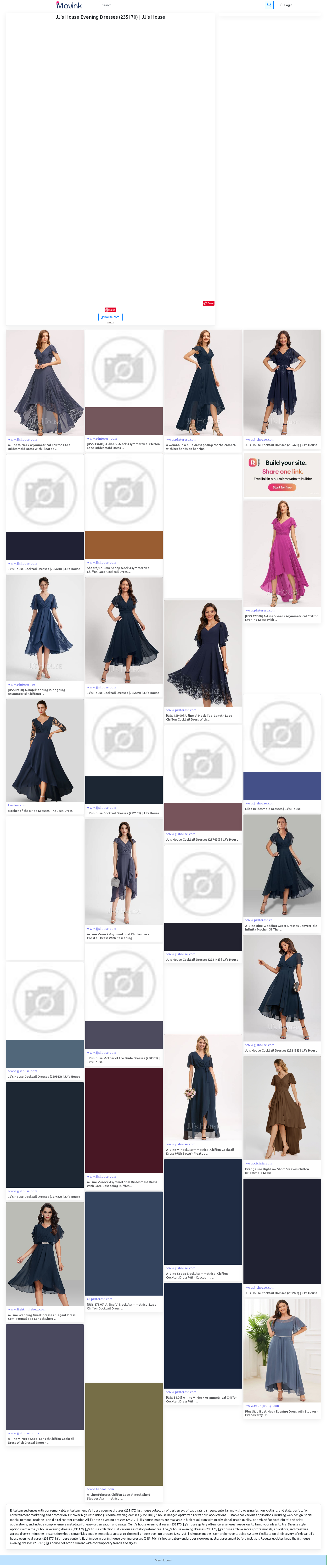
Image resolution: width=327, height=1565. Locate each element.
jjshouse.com (110, 317)
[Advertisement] (200, 526)
